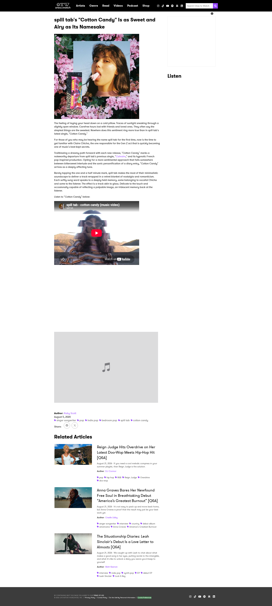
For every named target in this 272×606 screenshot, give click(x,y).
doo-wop (103, 480)
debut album (149, 523)
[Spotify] (172, 5)
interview (123, 523)
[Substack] (177, 5)
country (135, 523)
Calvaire (121, 156)
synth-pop (129, 572)
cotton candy (140, 420)
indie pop (93, 420)
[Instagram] (158, 5)
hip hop (110, 477)
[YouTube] (167, 5)
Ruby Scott (70, 413)
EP (138, 572)
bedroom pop (109, 420)
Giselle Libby (111, 517)
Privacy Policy (90, 598)
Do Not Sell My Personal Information (122, 598)
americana (104, 526)
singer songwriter (66, 420)
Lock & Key (120, 576)
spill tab (125, 420)
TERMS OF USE (99, 595)
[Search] (215, 6)
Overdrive (145, 477)
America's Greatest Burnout (142, 526)
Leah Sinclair (105, 576)
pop (81, 420)
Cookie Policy (102, 598)
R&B (119, 477)
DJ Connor (110, 471)
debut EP (147, 572)
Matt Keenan (111, 566)
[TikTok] (163, 5)
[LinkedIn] (181, 5)
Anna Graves (119, 526)
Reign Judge (131, 477)
